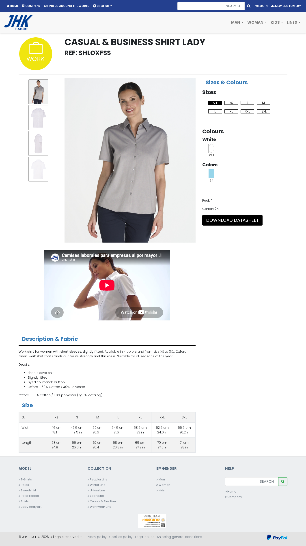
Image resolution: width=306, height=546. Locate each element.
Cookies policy (121, 537)
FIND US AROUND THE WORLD (68, 6)
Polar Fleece (29, 496)
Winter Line (97, 485)
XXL (247, 111)
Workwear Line (100, 507)
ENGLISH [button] (103, 6)
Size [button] (27, 405)
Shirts (24, 501)
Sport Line (96, 496)
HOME (14, 6)
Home (231, 491)
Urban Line (97, 490)
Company (234, 497)
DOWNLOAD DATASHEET (232, 220)
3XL (264, 111)
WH (211, 155)
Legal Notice (145, 537)
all (215, 102)
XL (231, 111)
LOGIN (263, 6)
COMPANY (33, 6)
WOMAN (255, 22)
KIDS (276, 22)
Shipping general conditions (179, 537)
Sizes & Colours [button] (227, 82)
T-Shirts (26, 479)
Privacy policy (96, 537)
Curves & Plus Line (102, 501)
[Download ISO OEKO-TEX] (152, 520)
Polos (24, 485)
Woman (164, 485)
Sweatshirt (28, 490)
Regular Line (98, 479)
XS (231, 102)
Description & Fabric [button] (50, 339)
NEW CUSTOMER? (287, 6)
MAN (236, 22)
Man (161, 479)
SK (211, 180)
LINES (292, 22)
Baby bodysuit (30, 507)
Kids (161, 490)
